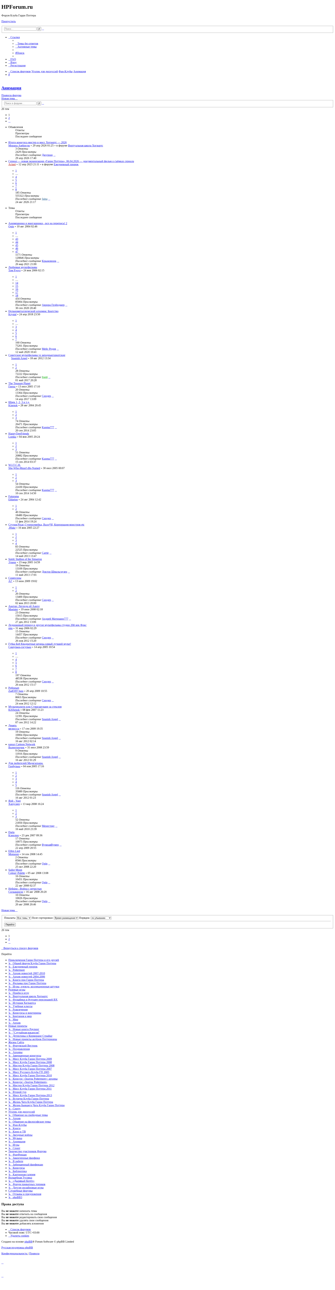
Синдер (46, 395)
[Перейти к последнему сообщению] (54, 154)
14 (16, 282)
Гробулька (14, 766)
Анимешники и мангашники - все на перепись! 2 (37, 223)
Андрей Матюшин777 (55, 618)
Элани (12, 562)
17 (16, 292)
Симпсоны (14, 577)
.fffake (12, 527)
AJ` (10, 581)
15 (16, 286)
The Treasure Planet (19, 383)
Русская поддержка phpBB (17, 1247)
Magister (13, 609)
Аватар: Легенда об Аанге (24, 606)
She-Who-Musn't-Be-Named (24, 468)
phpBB (28, 1241)
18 (16, 295)
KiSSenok (14, 709)
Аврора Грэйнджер (53, 304)
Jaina (44, 198)
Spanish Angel (19, 358)
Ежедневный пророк (66, 164)
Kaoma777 (48, 427)
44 (16, 242)
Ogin (11, 226)
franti (45, 377)
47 (16, 251)
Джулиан (47, 154)
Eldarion (13, 499)
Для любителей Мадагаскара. (25, 763)
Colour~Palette (16, 873)
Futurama (13, 496)
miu (10, 628)
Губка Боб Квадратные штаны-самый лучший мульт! (39, 643)
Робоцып (13, 687)
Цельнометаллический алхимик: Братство (33, 311)
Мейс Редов (49, 348)
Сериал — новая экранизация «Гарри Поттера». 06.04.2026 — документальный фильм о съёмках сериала (71, 161)
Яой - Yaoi (14, 800)
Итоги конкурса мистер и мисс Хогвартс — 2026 (37, 142)
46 (16, 248)
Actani (12, 164)
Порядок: (85, 917)
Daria (11, 832)
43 (16, 238)
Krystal (12, 314)
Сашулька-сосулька (19, 647)
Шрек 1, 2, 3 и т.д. (19, 402)
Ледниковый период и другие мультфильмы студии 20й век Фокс (47, 625)
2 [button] (9, 117)
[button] (9, 121)
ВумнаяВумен (50, 844)
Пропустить (8, 21)
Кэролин (13, 835)
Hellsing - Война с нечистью (25, 888)
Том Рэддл (14, 270)
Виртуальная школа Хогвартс (85, 145)
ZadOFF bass (15, 690)
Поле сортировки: (43, 917)
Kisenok (13, 405)
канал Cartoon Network (21, 744)
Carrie (45, 552)
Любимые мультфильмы (22, 267)
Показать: (10, 917)
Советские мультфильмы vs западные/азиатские (36, 355)
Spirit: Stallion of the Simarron (25, 559)
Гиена (11, 386)
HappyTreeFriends (18, 433)
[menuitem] (26, 43)
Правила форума (11, 95)
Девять (12, 725)
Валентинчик (16, 747)
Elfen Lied (14, 851)
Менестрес (48, 825)
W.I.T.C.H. (14, 464)
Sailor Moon (15, 869)
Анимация (11, 88)
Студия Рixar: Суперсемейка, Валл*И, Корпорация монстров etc (46, 524)
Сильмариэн (15, 891)
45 (16, 245)
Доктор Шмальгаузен (54, 571)
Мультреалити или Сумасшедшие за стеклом (35, 706)
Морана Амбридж (19, 145)
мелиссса (13, 728)
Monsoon (13, 854)
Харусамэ (14, 803)
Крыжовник (49, 260)
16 (16, 289)
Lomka (12, 436)
